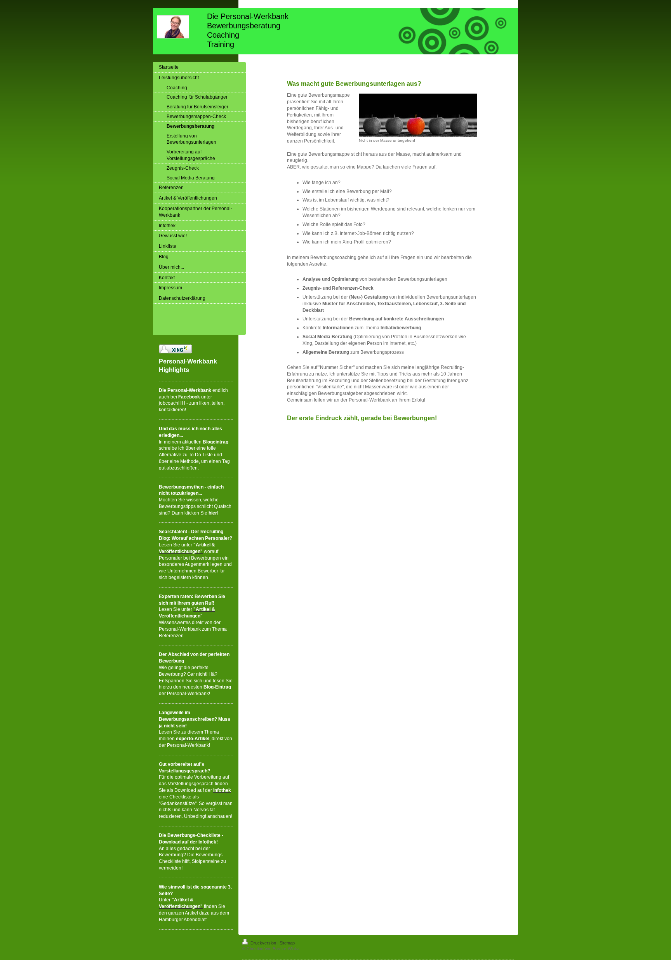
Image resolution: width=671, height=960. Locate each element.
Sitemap (287, 943)
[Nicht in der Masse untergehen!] (418, 115)
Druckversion (263, 943)
